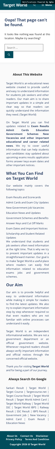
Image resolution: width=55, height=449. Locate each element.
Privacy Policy (14, 439)
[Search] (9, 54)
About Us (12, 435)
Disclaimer (42, 435)
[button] (34, 5)
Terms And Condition (37, 439)
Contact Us (26, 435)
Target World (15, 4)
